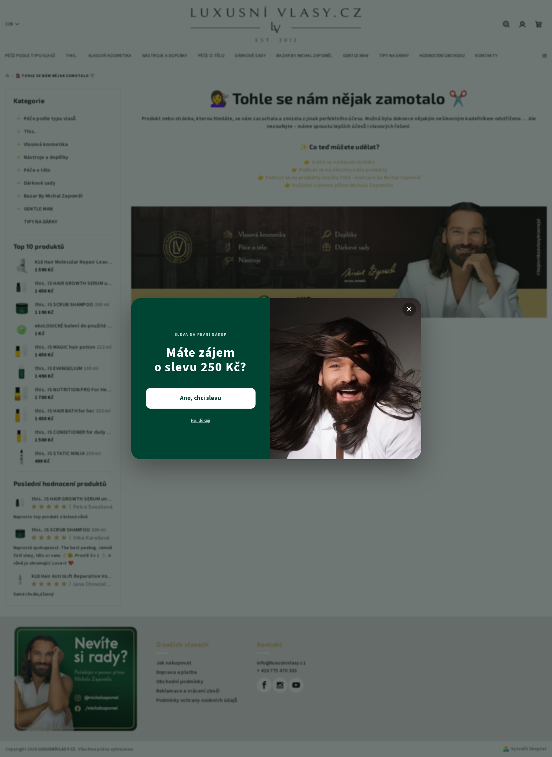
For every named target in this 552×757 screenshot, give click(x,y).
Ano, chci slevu (200, 398)
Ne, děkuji (200, 420)
